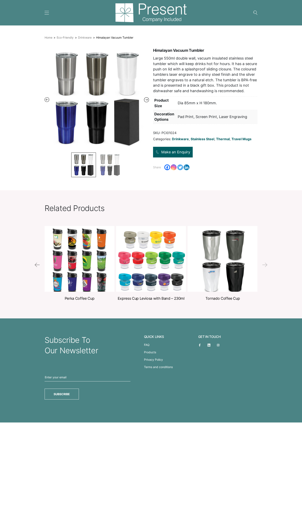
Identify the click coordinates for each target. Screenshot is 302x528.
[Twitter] (180, 167)
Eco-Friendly (65, 37)
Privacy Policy (153, 359)
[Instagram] (173, 167)
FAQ (147, 345)
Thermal (223, 139)
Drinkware (85, 37)
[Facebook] (167, 167)
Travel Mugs (241, 139)
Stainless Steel (202, 139)
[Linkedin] (186, 167)
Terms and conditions (158, 367)
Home (48, 37)
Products (150, 352)
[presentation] (37, 264)
